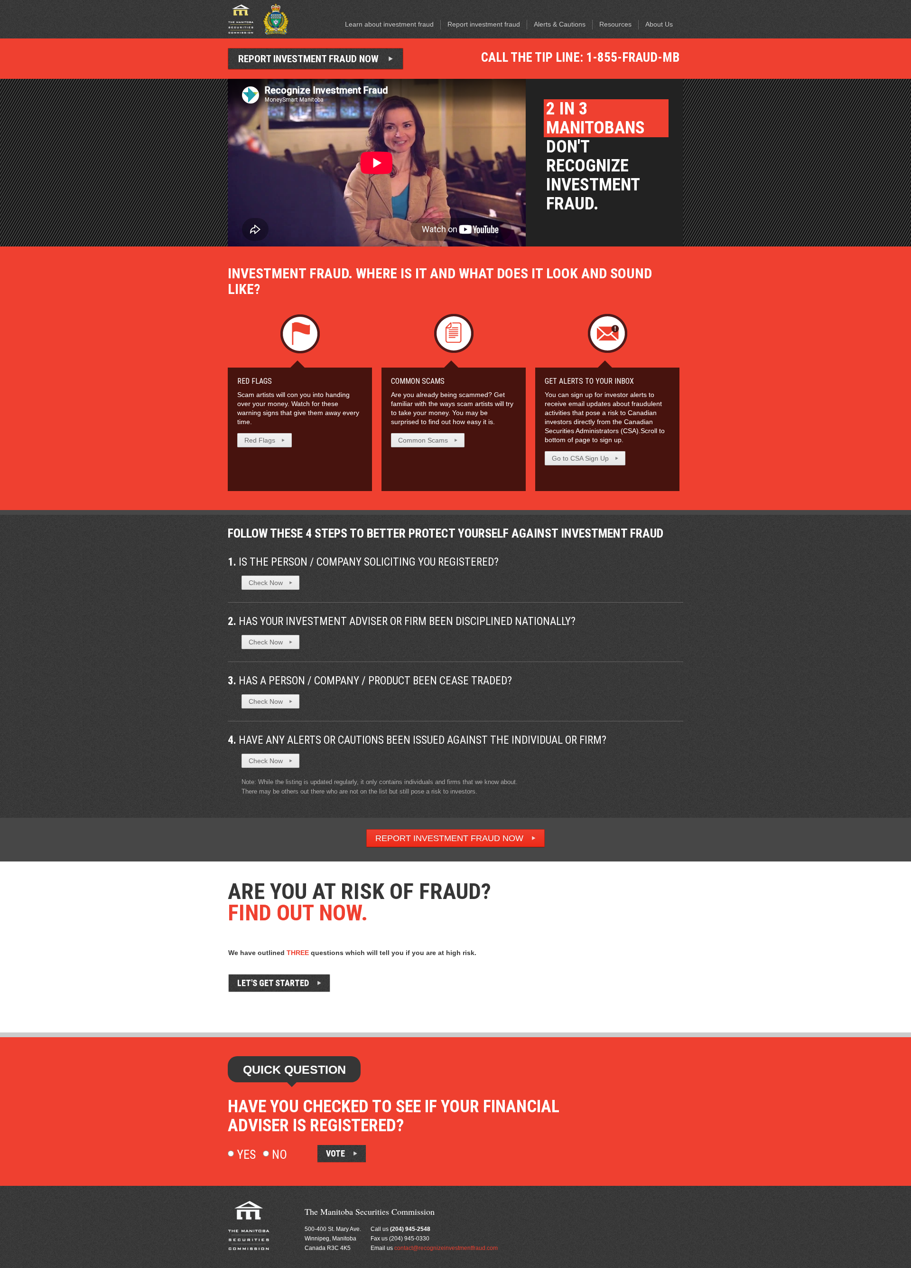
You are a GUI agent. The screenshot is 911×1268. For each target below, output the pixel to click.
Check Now (266, 583)
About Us (659, 24)
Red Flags (254, 381)
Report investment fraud (483, 24)
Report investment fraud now (308, 59)
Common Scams (418, 381)
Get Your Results (530, 980)
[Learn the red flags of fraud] (300, 333)
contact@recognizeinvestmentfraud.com (446, 1248)
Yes (245, 1154)
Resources (615, 24)
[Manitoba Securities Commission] (241, 18)
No (278, 1154)
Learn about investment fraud (389, 24)
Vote (335, 1153)
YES (434, 980)
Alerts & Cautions (560, 24)
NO (467, 980)
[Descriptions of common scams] (454, 333)
